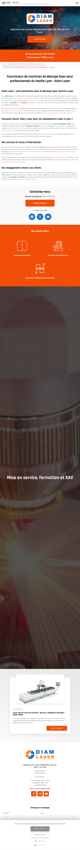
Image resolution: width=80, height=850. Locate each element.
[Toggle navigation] (77, 3)
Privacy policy (41, 845)
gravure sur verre (7, 130)
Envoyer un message (40, 203)
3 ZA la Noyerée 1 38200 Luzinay (40, 57)
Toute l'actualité (11, 728)
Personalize (41, 841)
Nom (42, 813)
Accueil (3, 64)
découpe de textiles (59, 157)
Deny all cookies (41, 835)
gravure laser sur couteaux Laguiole (25, 179)
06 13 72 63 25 (49, 54)
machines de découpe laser (23, 98)
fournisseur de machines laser (65, 152)
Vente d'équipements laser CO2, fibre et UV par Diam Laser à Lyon (26, 64)
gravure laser (33, 100)
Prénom (5, 813)
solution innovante (47, 134)
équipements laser (19, 128)
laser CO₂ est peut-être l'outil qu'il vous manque (56, 113)
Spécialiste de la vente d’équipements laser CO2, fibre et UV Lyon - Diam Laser (25, 65)
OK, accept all (41, 829)
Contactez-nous (40, 39)
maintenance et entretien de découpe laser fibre (28, 152)
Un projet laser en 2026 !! (48, 712)
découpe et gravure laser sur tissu (13, 111)
